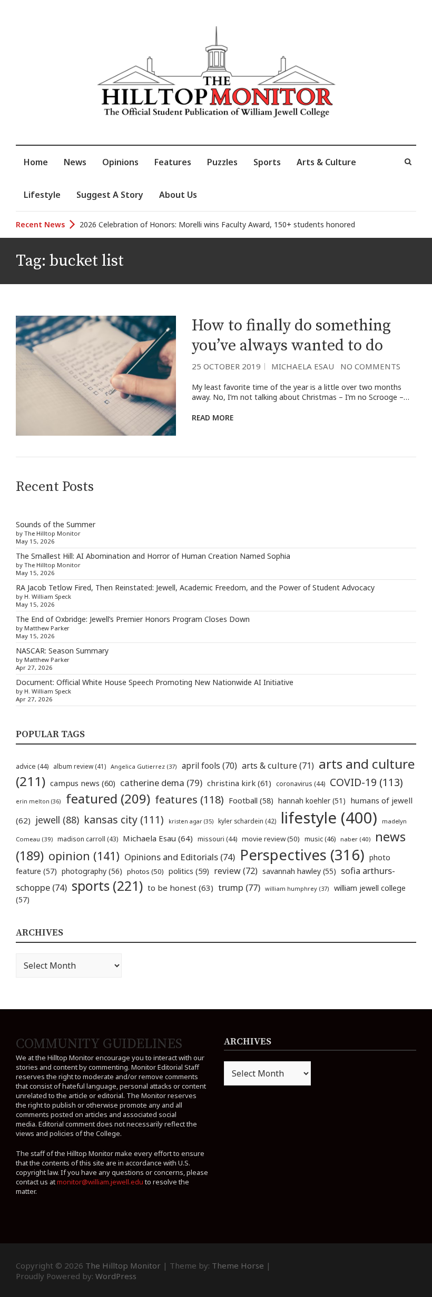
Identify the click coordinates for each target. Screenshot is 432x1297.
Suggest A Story (109, 194)
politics (189, 871)
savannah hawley (299, 871)
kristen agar (191, 821)
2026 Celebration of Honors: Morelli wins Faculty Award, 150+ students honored (217, 224)
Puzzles (222, 162)
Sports (267, 162)
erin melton (38, 801)
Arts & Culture (326, 162)
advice (32, 766)
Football (251, 801)
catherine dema (161, 783)
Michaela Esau (302, 366)
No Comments (370, 366)
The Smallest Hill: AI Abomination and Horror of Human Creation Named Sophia (153, 556)
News (75, 162)
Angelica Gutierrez (144, 766)
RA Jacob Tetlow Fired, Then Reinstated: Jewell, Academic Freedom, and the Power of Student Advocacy (195, 587)
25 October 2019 (226, 366)
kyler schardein (247, 821)
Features (172, 162)
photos (145, 871)
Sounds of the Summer (55, 524)
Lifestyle (42, 194)
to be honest (180, 887)
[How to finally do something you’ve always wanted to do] (96, 376)
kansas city (124, 819)
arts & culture (278, 765)
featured (108, 798)
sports (107, 885)
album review (79, 766)
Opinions (120, 162)
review (236, 871)
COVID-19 (366, 782)
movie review (271, 838)
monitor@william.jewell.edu (100, 1182)
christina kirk (239, 783)
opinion (84, 855)
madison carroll (87, 838)
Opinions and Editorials (179, 857)
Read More (212, 418)
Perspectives (302, 854)
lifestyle (329, 817)
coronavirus (300, 783)
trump (239, 887)
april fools (209, 765)
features (189, 799)
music (320, 838)
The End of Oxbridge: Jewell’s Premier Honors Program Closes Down (133, 619)
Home (36, 162)
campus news (82, 783)
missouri (217, 838)
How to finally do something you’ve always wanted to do (291, 336)
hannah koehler (312, 801)
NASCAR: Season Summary (62, 651)
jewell (57, 819)
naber (355, 839)
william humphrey (297, 888)
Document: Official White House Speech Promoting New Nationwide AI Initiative (154, 682)
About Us (178, 194)
